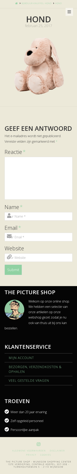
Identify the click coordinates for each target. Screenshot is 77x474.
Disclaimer (57, 450)
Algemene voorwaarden (29, 450)
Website (14, 248)
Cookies (45, 455)
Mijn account (21, 358)
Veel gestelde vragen (29, 380)
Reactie (15, 151)
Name (14, 207)
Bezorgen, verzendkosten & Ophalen (35, 369)
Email (13, 227)
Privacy (31, 455)
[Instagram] (38, 444)
